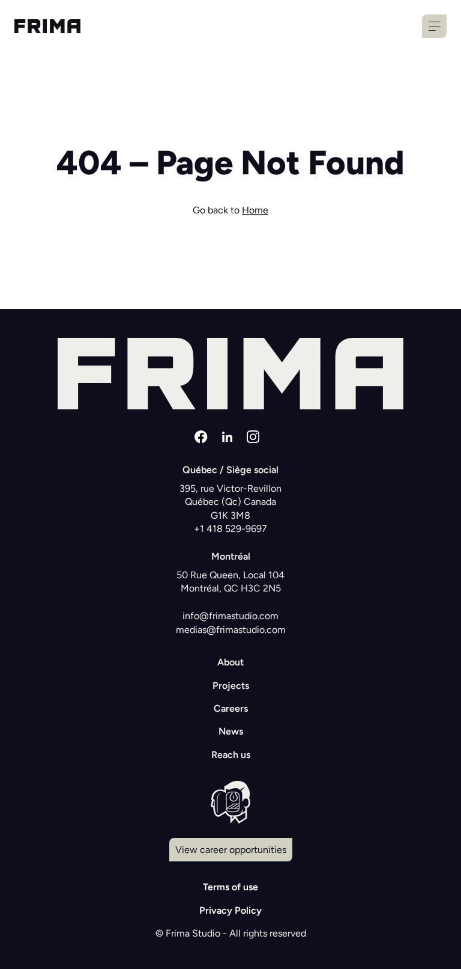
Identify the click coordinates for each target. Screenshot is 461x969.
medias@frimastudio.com (231, 629)
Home (255, 210)
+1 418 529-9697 (230, 528)
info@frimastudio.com (230, 616)
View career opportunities (230, 849)
